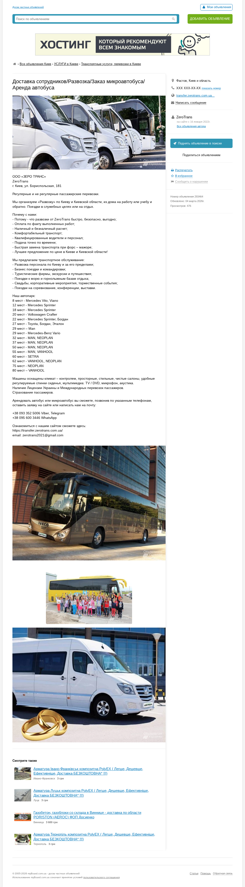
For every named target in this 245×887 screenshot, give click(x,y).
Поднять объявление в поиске (199, 143)
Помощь (205, 873)
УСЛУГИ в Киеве (66, 64)
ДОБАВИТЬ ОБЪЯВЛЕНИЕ (210, 19)
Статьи (194, 873)
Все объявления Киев (35, 64)
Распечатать (184, 170)
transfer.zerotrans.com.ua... (195, 95)
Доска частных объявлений (28, 7)
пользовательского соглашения (101, 877)
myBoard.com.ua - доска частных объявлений (54, 873)
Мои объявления (218, 7)
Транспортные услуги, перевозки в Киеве (111, 64)
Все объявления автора (191, 126)
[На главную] (14, 64)
